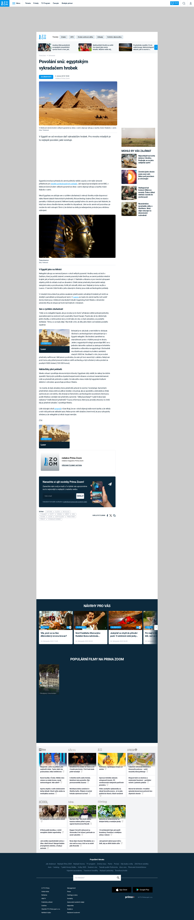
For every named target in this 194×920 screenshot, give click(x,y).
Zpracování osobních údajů (75, 902)
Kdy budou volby (127, 864)
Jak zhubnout (51, 864)
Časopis (56, 3)
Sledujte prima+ (67, 3)
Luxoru (76, 297)
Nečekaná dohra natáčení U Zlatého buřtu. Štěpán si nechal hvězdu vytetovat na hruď (81, 791)
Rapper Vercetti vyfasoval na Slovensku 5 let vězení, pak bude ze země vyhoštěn (82, 832)
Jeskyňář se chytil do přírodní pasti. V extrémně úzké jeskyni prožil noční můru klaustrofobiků (124, 635)
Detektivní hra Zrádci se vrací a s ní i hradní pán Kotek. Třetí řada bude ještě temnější (82, 769)
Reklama (44, 895)
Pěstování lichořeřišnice (137, 867)
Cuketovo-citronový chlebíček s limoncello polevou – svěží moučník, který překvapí (140, 769)
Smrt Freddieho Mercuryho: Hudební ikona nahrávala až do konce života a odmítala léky (89, 635)
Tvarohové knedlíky (91, 871)
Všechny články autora (72, 465)
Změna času (101, 864)
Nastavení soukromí (73, 912)
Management (71, 888)
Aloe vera (122, 867)
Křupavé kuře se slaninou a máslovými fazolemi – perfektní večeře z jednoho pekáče (140, 780)
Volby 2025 (82, 867)
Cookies (44, 905)
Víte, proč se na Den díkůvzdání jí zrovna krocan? (54, 634)
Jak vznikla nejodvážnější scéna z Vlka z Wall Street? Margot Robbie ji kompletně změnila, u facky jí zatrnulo (52, 844)
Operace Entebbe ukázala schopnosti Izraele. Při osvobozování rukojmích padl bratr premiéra (111, 781)
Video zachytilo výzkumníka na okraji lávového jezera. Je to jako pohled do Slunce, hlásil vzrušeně (111, 791)
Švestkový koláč (121, 871)
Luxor (43, 349)
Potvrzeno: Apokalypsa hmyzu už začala (111, 768)
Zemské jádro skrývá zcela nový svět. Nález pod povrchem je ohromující (146, 175)
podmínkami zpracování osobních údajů (75, 502)
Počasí (116, 864)
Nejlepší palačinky (106, 871)
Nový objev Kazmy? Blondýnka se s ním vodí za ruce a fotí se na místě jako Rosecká (82, 843)
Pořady (35, 3)
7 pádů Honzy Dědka (68, 867)
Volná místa (45, 891)
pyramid (58, 409)
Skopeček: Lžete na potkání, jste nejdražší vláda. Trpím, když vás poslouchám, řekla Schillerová (51, 769)
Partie (110, 864)
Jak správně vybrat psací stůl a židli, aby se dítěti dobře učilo (110, 842)
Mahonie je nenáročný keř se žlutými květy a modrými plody (110, 820)
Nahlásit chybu (46, 912)
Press (69, 891)
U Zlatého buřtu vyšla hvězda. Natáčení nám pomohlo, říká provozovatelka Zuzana (80, 780)
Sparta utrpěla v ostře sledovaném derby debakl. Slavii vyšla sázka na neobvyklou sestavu (52, 791)
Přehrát (44, 683)
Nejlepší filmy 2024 (64, 864)
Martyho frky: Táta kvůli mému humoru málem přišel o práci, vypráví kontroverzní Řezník (80, 821)
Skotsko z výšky (46, 686)
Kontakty (70, 898)
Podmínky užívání (46, 902)
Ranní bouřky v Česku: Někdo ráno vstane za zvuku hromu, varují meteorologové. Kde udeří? (52, 780)
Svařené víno (92, 867)
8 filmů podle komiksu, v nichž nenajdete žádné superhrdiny (50, 831)
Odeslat (80, 496)
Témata (28, 3)
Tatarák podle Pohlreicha (108, 867)
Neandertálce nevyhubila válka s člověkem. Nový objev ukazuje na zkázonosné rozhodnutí (145, 209)
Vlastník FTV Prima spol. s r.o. (50, 909)
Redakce (70, 909)
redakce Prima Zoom (62, 78)
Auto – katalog (53, 867)
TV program (90, 864)
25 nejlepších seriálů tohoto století (52, 819)
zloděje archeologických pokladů (64, 184)
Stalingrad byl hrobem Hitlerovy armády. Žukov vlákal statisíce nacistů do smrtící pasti (146, 192)
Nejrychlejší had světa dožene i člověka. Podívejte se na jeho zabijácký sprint (146, 159)
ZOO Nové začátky (141, 864)
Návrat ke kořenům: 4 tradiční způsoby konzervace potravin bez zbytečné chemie (140, 791)
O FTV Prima (45, 888)
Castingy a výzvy (72, 895)
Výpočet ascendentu (74, 871)
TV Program (45, 3)
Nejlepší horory (79, 864)
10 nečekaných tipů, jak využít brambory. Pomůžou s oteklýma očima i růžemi (110, 832)
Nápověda (70, 905)
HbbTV (43, 898)
